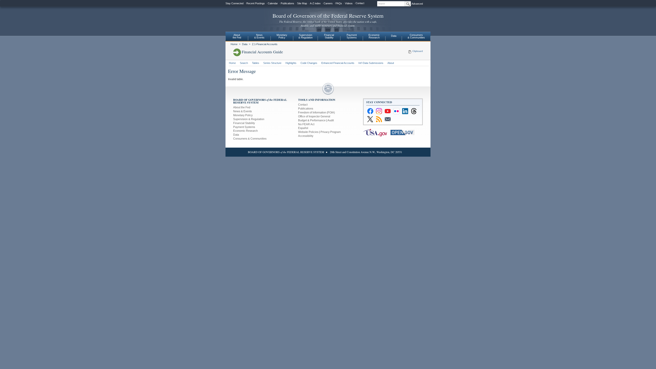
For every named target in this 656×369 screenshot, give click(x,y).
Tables (255, 63)
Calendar (273, 3)
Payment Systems (244, 127)
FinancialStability (329, 36)
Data (393, 35)
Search (244, 63)
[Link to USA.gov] (377, 132)
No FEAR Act (306, 124)
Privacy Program (330, 132)
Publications (287, 3)
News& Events (259, 36)
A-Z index (315, 3)
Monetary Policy (243, 115)
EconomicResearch (374, 36)
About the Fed (241, 107)
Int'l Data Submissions (370, 63)
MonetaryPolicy (282, 36)
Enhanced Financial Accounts (337, 63)
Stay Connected (234, 3)
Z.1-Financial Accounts (264, 44)
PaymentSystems (352, 36)
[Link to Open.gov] (404, 132)
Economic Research (245, 130)
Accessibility (305, 135)
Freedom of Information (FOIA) (316, 112)
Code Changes (308, 63)
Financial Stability (244, 123)
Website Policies (308, 132)
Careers (328, 3)
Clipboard (417, 51)
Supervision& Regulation (305, 36)
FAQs (339, 3)
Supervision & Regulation (248, 119)
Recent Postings (255, 3)
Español (303, 128)
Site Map (302, 3)
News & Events (242, 111)
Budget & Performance (312, 120)
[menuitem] (237, 37)
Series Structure (272, 63)
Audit (330, 120)
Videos (349, 3)
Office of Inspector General (314, 116)
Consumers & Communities (416, 36)
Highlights (290, 63)
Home (234, 44)
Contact (360, 3)
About (390, 63)
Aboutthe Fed (237, 36)
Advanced (417, 3)
